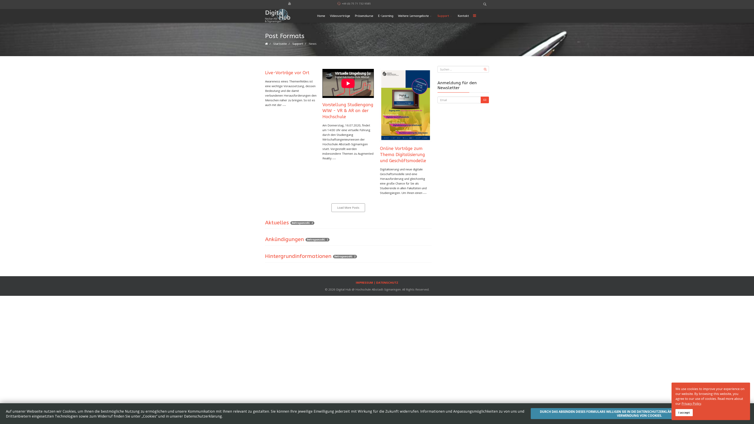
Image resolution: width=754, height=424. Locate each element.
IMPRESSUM (365, 282)
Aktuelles (277, 222)
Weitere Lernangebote (413, 16)
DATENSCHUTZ (387, 282)
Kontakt (463, 16)
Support (443, 16)
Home (321, 16)
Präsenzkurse (364, 16)
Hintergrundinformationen (298, 256)
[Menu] (474, 16)
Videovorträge (340, 16)
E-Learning (385, 16)
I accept (684, 412)
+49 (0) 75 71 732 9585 (356, 3)
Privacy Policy (691, 403)
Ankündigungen (284, 239)
